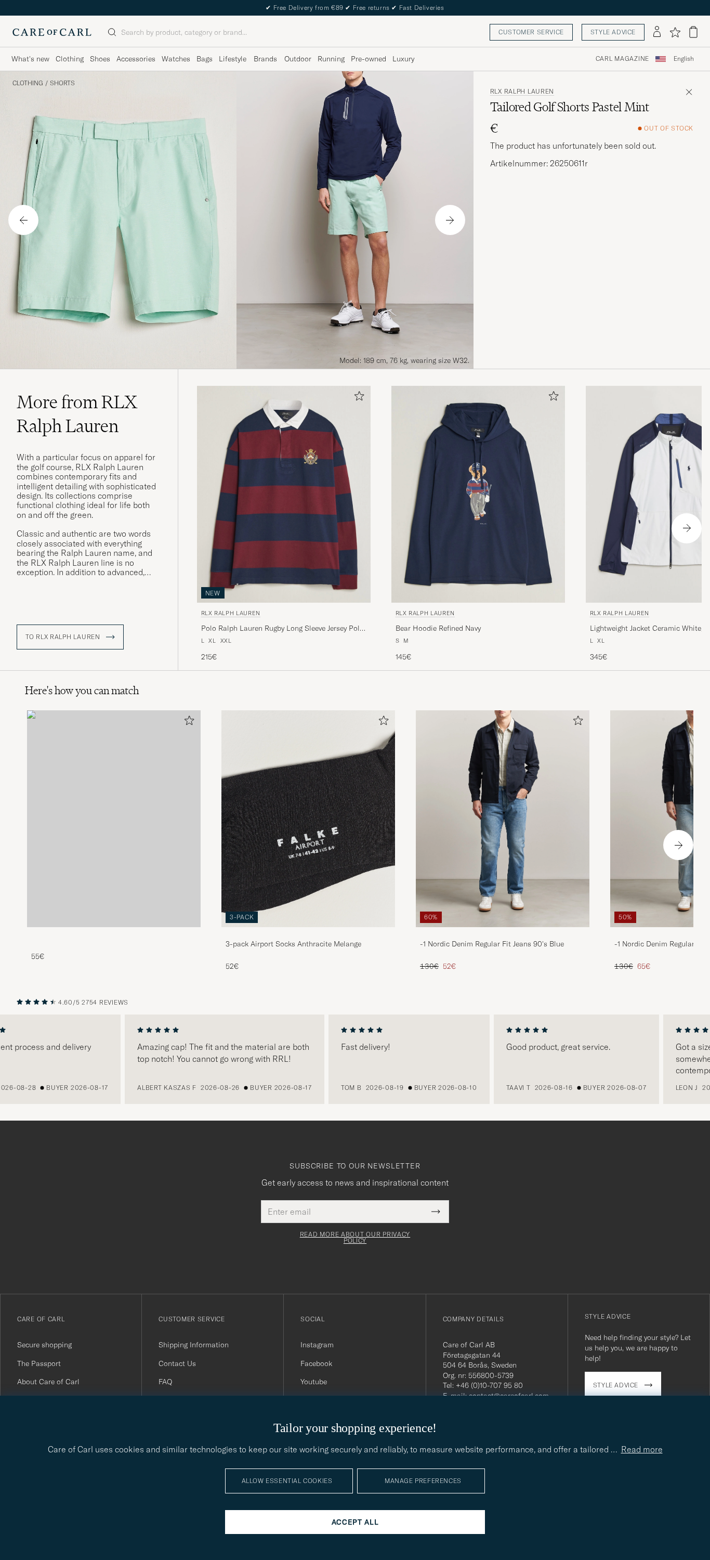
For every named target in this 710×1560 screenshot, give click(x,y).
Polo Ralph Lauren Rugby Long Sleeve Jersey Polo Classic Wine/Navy (282, 628)
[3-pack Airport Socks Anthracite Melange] (308, 934)
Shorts (62, 83)
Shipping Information (194, 1344)
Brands (265, 58)
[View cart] (693, 32)
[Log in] (657, 32)
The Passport (39, 1363)
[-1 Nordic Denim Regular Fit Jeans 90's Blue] (502, 934)
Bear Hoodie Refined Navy (438, 628)
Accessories (135, 58)
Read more (642, 1449)
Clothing (70, 58)
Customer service (531, 32)
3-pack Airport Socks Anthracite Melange (293, 943)
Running (331, 58)
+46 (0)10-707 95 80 (489, 1385)
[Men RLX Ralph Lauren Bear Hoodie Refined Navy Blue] (478, 494)
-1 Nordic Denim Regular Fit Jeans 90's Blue (492, 943)
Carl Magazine (622, 58)
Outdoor (297, 58)
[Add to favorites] (357, 398)
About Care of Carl (48, 1381)
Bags (204, 58)
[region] (355, 1059)
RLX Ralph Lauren (522, 91)
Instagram (317, 1344)
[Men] (114, 818)
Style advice (613, 32)
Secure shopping (44, 1344)
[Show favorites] (674, 32)
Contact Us (177, 1363)
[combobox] (684, 59)
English (684, 58)
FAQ (165, 1381)
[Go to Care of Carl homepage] (51, 32)
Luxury (403, 58)
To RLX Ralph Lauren (63, 637)
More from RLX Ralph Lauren (77, 414)
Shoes (100, 58)
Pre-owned (368, 58)
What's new (30, 58)
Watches (176, 58)
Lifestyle (232, 58)
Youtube (313, 1381)
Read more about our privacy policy (355, 1237)
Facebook (316, 1363)
